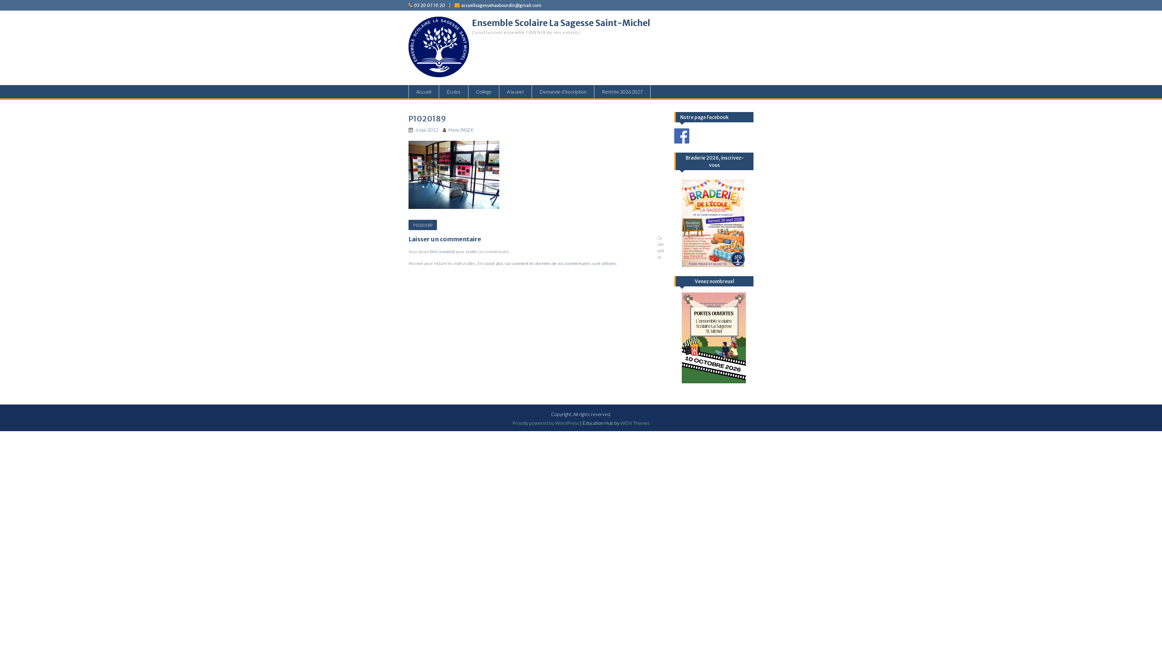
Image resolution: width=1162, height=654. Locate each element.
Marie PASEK (461, 130)
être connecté (442, 251)
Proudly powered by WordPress (545, 423)
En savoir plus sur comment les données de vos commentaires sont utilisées (547, 263)
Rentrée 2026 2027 (622, 91)
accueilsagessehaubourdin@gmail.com (501, 5)
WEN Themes (635, 423)
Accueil (423, 91)
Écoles (454, 91)
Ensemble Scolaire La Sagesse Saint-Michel (561, 23)
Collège (483, 91)
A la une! (515, 91)
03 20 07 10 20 (429, 5)
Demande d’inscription (563, 91)
